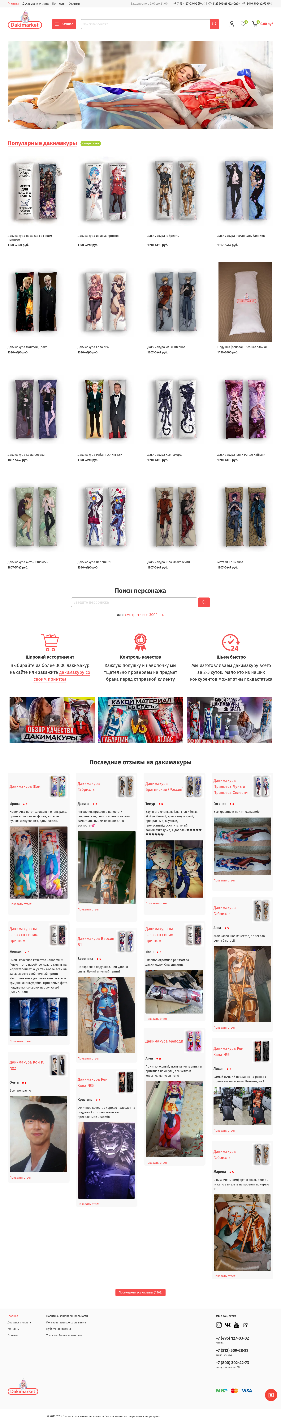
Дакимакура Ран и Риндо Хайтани (241, 454)
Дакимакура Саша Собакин (27, 454)
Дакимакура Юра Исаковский (168, 562)
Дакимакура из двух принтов (98, 236)
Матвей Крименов (230, 562)
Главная (13, 3)
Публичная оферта (58, 1328)
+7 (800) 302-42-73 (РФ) (257, 3)
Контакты (58, 3)
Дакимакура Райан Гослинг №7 (100, 454)
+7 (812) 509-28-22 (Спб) (224, 3)
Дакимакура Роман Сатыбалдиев (241, 236)
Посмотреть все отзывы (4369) (140, 1292)
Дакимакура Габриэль (163, 236)
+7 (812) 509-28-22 (232, 1350)
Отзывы (74, 3)
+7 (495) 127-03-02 (232, 1338)
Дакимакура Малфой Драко (27, 347)
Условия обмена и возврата (64, 1335)
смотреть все (90, 143)
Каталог (67, 24)
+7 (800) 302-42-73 (232, 1362)
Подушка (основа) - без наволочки (242, 347)
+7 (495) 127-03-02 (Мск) (189, 3)
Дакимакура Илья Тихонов (166, 347)
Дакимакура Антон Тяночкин (28, 562)
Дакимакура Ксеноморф (164, 454)
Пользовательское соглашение (66, 1322)
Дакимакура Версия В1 (94, 562)
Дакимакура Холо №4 (93, 347)
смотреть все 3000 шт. (144, 614)
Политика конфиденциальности (67, 1316)
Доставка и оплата (36, 3)
